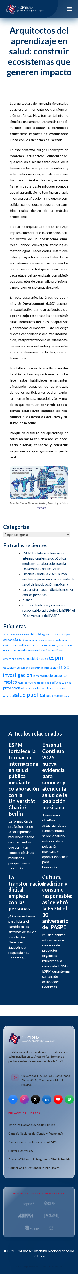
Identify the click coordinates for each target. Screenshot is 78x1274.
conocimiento (46, 640)
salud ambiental (50, 688)
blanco (27, 600)
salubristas (27, 688)
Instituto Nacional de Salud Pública (31, 1125)
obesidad (46, 682)
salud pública (54, 696)
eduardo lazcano (12, 650)
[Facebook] (13, 1099)
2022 (6, 634)
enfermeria (9, 658)
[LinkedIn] (46, 1099)
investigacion (17, 675)
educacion (28, 650)
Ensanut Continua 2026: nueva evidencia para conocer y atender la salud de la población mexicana (48, 579)
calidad (8, 640)
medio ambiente (55, 675)
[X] (35, 1099)
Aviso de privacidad (27, 1266)
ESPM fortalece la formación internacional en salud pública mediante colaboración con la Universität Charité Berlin (24, 779)
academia (15, 634)
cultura (24, 645)
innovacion (51, 667)
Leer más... (17, 868)
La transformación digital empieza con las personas (26, 893)
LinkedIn (40, 508)
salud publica (28, 694)
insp (64, 666)
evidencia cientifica (31, 667)
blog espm (46, 634)
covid (6, 645)
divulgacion (57, 645)
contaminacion (64, 640)
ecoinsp (69, 645)
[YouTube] (58, 1099)
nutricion (34, 682)
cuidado (14, 645)
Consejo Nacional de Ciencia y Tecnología (35, 1133)
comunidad (31, 640)
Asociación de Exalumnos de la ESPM (32, 1142)
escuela (43, 658)
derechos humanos (39, 645)
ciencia (18, 639)
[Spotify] (69, 1099)
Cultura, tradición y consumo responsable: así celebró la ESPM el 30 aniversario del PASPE (48, 610)
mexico (10, 682)
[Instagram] (24, 1099)
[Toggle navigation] (69, 9)
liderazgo (38, 675)
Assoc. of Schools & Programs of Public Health (39, 1159)
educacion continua (49, 650)
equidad (32, 658)
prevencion (11, 688)
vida (66, 696)
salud (37, 688)
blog (34, 634)
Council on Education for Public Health (34, 1168)
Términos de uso (52, 1266)
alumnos (26, 634)
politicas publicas (61, 682)
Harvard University (20, 1150)
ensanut (21, 658)
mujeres (22, 682)
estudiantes (11, 667)
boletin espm (62, 634)
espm (56, 657)
